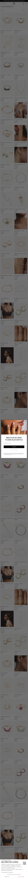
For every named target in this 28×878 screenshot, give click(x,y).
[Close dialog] (26, 421)
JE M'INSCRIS (14, 446)
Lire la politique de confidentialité (7, 872)
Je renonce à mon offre (14, 449)
